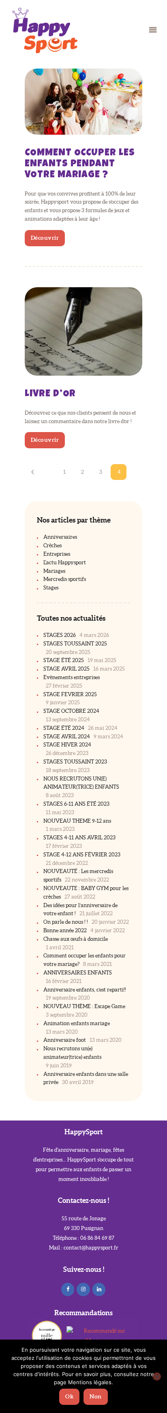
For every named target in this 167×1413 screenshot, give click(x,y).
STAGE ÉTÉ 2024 (63, 728)
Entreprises (56, 554)
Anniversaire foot (64, 1040)
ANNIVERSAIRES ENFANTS (77, 973)
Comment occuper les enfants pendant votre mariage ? (80, 164)
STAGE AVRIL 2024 (66, 736)
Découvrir (45, 237)
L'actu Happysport (64, 562)
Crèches (52, 545)
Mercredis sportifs (64, 579)
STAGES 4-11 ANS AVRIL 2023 (79, 837)
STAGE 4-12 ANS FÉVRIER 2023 (81, 855)
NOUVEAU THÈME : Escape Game (84, 1006)
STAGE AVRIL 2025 (66, 669)
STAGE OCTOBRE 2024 (71, 711)
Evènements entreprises (71, 677)
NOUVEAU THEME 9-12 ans (77, 821)
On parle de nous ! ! (65, 922)
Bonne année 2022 (65, 930)
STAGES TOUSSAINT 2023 (75, 762)
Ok (69, 1396)
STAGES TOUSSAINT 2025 (75, 644)
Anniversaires (60, 537)
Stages (50, 588)
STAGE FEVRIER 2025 (70, 694)
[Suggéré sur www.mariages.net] (101, 1331)
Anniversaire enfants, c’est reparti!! (84, 990)
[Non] (157, 1376)
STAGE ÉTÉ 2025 (63, 660)
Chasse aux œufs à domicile (75, 939)
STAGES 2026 (59, 635)
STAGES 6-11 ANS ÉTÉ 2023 (76, 804)
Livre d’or (50, 394)
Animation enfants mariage (76, 1023)
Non (96, 1396)
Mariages (54, 571)
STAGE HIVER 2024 (67, 745)
